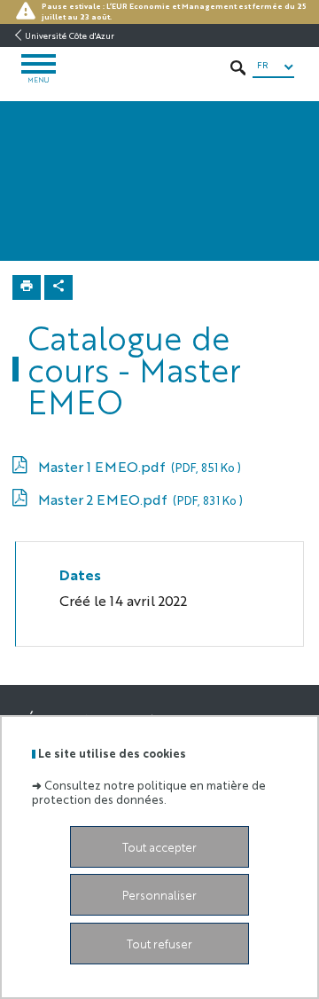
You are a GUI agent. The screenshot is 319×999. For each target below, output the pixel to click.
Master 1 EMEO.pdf (139, 466)
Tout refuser (159, 943)
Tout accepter (159, 846)
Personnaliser (159, 894)
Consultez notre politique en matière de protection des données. (149, 791)
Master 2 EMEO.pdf (140, 499)
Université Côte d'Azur (69, 35)
